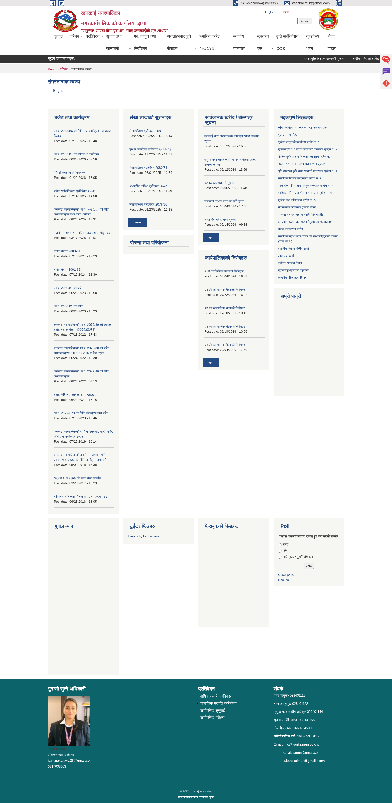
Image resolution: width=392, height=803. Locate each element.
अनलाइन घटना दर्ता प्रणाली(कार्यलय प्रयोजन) (304, 222)
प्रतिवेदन (92, 36)
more (137, 222)
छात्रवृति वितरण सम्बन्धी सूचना (317, 59)
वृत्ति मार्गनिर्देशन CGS (287, 42)
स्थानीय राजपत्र (239, 42)
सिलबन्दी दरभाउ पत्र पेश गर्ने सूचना (224, 201)
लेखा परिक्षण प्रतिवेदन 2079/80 (148, 204)
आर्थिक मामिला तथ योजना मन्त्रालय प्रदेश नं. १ (305, 193)
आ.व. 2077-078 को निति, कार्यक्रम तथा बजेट (81, 413)
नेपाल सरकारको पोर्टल (290, 229)
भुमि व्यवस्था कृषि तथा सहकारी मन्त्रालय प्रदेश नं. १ (307, 171)
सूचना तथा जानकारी (114, 42)
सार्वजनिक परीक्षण (212, 717)
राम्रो (285, 544)
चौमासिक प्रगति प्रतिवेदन (218, 703)
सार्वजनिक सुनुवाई (212, 710)
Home (52, 69)
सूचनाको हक (263, 42)
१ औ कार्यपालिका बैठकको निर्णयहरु (224, 271)
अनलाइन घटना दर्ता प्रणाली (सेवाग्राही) (300, 214)
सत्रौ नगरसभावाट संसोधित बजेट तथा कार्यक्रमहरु (82, 233)
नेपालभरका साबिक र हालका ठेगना (297, 207)
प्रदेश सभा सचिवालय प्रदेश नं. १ (297, 200)
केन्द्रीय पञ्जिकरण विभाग (292, 277)
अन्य (210, 237)
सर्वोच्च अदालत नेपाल (290, 263)
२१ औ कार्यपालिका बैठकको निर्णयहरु (224, 326)
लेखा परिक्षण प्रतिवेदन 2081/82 (148, 131)
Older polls (286, 575)
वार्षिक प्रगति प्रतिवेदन (216, 696)
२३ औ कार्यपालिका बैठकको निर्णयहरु (224, 289)
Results (283, 580)
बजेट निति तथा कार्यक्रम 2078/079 (75, 395)
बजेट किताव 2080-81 (67, 251)
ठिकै (285, 550)
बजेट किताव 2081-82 (67, 269)
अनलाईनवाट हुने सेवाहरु (179, 42)
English (269, 12)
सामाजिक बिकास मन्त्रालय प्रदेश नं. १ (299, 178)
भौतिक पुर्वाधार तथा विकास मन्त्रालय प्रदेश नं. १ (305, 156)
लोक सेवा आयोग (287, 256)
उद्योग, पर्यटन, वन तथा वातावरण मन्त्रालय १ (303, 164)
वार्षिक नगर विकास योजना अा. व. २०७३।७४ (80, 496)
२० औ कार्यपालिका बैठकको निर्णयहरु (224, 345)
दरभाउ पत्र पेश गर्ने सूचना (219, 183)
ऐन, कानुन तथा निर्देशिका (145, 42)
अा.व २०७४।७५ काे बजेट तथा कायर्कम (77, 478)
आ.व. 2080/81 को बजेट (68, 288)
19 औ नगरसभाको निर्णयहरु (69, 172)
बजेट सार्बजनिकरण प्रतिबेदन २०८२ (74, 191)
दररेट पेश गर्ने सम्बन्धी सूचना (220, 219)
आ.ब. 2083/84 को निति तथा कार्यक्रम (76, 154)
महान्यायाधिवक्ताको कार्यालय (293, 270)
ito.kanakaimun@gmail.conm (303, 761)
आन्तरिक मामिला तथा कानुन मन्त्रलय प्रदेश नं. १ (305, 185)
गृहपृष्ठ (58, 36)
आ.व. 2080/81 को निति (68, 306)
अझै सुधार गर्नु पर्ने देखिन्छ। (298, 557)
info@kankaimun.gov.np (301, 744)
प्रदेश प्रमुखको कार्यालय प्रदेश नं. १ (299, 142)
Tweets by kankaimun (143, 536)
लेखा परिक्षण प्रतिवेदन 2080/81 (148, 167)
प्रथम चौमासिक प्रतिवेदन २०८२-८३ (150, 149)
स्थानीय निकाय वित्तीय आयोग (294, 248)
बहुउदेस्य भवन (312, 42)
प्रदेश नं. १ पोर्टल (288, 135)
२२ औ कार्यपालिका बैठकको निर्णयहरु (224, 308)
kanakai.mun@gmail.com (302, 752)
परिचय (74, 36)
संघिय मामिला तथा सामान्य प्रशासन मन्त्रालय (303, 127)
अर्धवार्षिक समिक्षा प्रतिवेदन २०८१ (148, 186)
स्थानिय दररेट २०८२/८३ (209, 42)
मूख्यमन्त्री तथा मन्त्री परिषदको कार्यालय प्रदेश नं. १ (307, 149)
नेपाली (286, 12)
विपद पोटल (332, 42)
